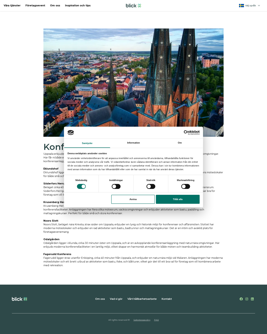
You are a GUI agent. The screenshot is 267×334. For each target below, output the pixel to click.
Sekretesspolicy (142, 320)
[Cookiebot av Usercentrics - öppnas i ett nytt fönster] (186, 132)
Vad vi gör (116, 298)
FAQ (156, 320)
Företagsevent (35, 5)
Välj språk (250, 5)
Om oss (55, 5)
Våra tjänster (12, 5)
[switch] (116, 186)
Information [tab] (133, 142)
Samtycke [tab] (87, 143)
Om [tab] (180, 142)
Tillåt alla (177, 199)
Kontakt (167, 298)
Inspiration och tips (78, 5)
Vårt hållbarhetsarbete (142, 298)
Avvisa (133, 199)
